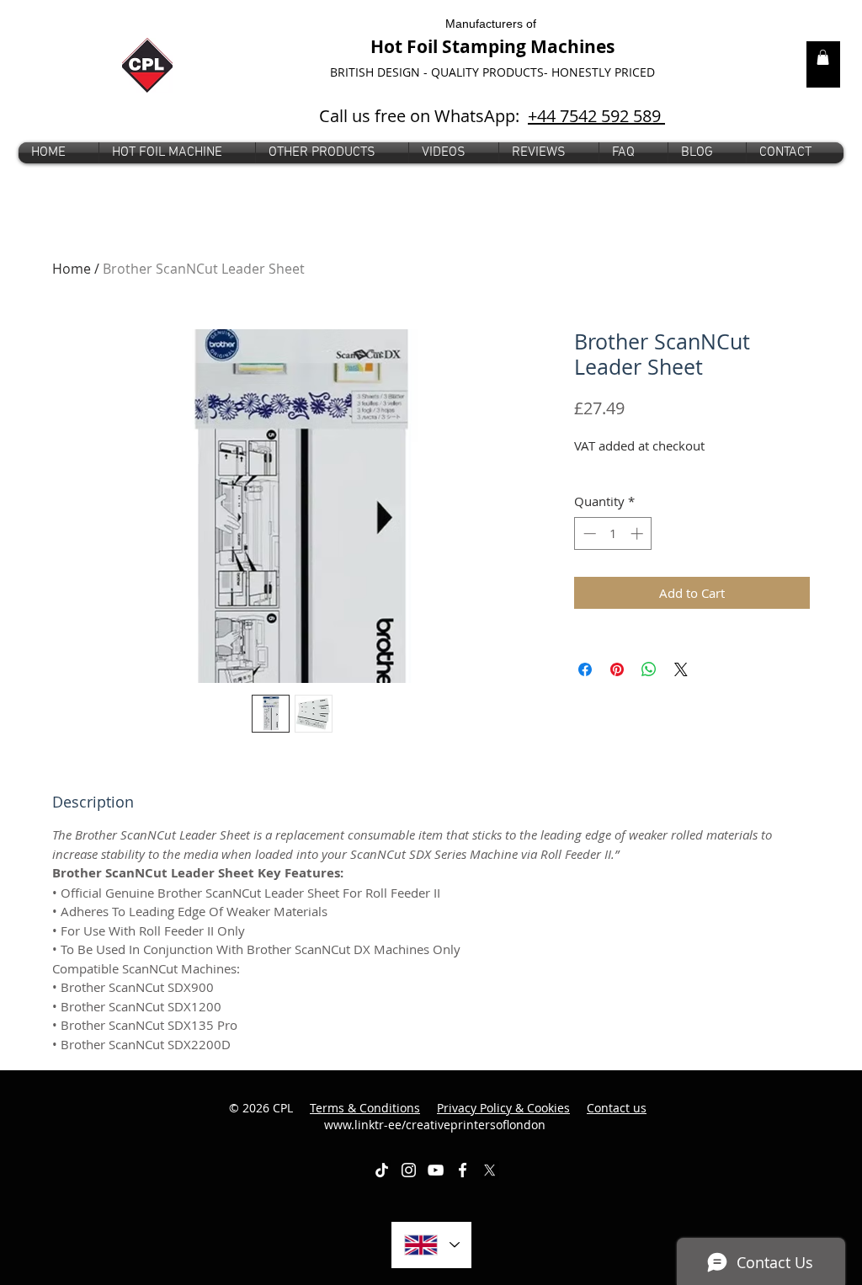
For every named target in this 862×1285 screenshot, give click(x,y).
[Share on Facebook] (585, 669)
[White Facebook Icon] (462, 1170)
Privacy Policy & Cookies (503, 1108)
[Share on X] (681, 669)
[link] (823, 57)
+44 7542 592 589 (596, 115)
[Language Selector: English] (431, 1245)
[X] (489, 1170)
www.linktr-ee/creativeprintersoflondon (485, 1116)
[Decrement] (588, 533)
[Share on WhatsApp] (649, 669)
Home (71, 268)
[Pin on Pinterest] (617, 669)
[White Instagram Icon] (408, 1170)
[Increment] (638, 533)
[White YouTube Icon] (435, 1170)
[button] (332, 152)
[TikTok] (381, 1170)
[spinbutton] (613, 533)
